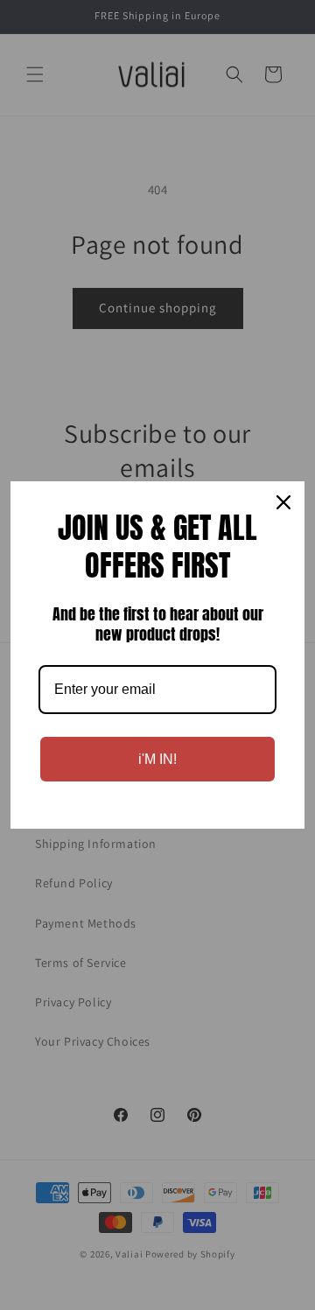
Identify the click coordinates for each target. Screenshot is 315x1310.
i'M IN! (157, 759)
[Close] (283, 502)
